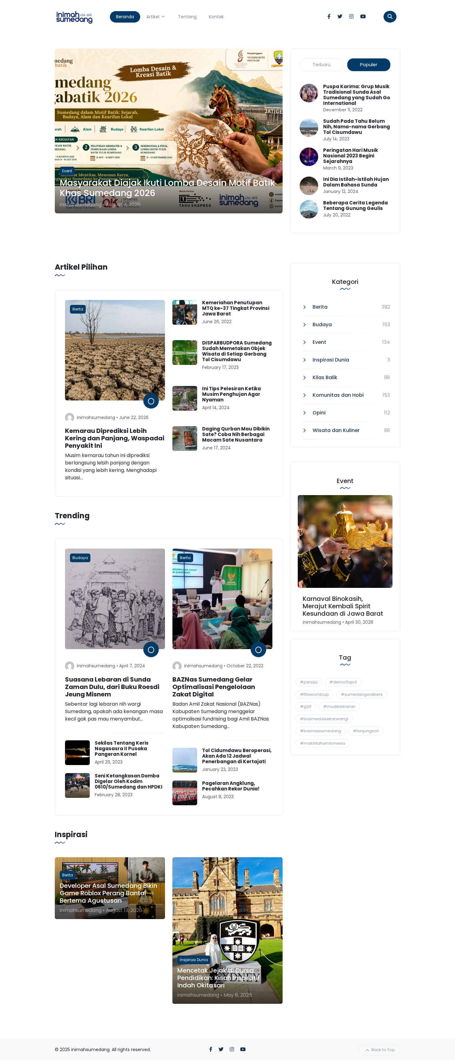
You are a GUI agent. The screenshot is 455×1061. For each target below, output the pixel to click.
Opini (319, 412)
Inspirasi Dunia (331, 359)
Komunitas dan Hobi (338, 395)
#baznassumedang (320, 731)
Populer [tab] (368, 64)
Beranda (125, 17)
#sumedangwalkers (362, 694)
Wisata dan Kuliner (336, 430)
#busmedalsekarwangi (324, 719)
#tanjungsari (366, 731)
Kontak (216, 17)
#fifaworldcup (314, 694)
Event (319, 342)
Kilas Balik (325, 377)
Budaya (322, 324)
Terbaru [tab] (322, 64)
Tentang (187, 17)
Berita (320, 306)
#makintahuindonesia (322, 743)
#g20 (305, 706)
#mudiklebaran (339, 706)
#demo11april (343, 682)
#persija (309, 682)
